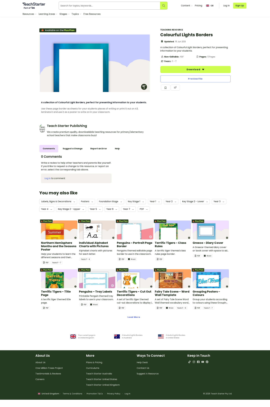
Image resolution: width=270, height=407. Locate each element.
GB (212, 5)
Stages (63, 14)
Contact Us (143, 368)
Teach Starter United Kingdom (103, 384)
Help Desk (142, 362)
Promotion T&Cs (95, 393)
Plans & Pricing (94, 362)
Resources (28, 14)
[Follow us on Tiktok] (189, 362)
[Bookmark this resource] (165, 87)
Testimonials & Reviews (48, 373)
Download (194, 69)
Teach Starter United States (101, 379)
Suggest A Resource (148, 373)
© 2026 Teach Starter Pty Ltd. (217, 393)
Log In (127, 393)
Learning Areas (47, 14)
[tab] (48, 148)
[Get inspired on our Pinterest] (207, 362)
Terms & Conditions (72, 393)
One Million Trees (49, 368)
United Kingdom (49, 393)
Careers (39, 379)
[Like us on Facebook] (198, 362)
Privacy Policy (113, 393)
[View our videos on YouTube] (203, 362)
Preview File (195, 78)
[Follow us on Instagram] (194, 362)
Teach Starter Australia (99, 373)
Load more (134, 317)
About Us (40, 362)
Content (186, 5)
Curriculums (92, 368)
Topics (75, 14)
